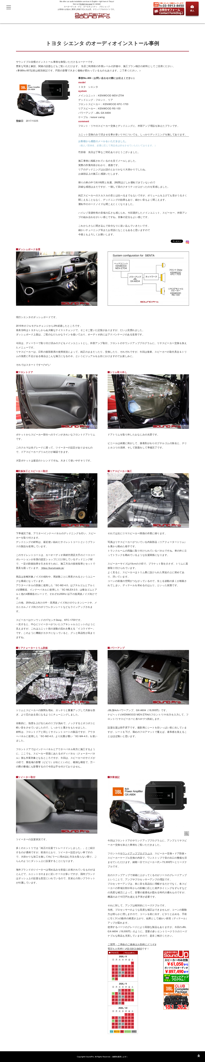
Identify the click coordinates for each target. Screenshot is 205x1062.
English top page (85, 4)
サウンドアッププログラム (135, 853)
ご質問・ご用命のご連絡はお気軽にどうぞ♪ (132, 944)
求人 (192, 10)
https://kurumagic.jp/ (52, 567)
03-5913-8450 (134, 948)
